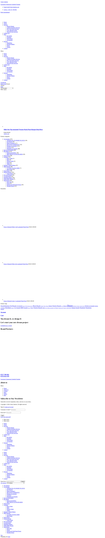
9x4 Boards (13, 306)
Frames (8, 78)
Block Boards (37, 306)
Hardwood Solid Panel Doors (14, 184)
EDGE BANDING (11, 153)
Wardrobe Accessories (12, 148)
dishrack (65, 306)
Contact (5, 80)
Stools (8, 162)
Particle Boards (7, 172)
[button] (52, 51)
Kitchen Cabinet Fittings (10, 165)
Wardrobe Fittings (8, 177)
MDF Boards (7, 166)
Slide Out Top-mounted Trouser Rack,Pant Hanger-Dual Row (23, 129)
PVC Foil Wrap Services (13, 60)
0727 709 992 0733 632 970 (5, 375)
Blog (5, 395)
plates (44, 307)
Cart (2, 315)
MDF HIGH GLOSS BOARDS (15, 154)
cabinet (42, 306)
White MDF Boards (8, 179)
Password (3, 412)
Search (23, 481)
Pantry (32, 307)
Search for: (3, 481)
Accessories (10, 71)
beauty (24, 306)
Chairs (47, 306)
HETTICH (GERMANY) (13, 144)
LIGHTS (9, 147)
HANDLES (10, 141)
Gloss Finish (10, 173)
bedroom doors (30, 306)
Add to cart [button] (6, 133)
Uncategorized (7, 176)
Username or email (6, 409)
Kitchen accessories (89, 306)
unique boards (75, 308)
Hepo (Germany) (11, 143)
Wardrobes (9, 74)
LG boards (17, 308)
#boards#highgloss (5, 306)
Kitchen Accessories (12, 146)
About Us (6, 389)
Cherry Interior (4, 2)
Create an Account (8, 407)
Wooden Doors (10, 186)
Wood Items (10, 70)
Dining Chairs (10, 161)
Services (6, 56)
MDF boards (24, 308)
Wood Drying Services (12, 63)
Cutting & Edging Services (13, 59)
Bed (26, 306)
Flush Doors (7, 155)
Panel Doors (7, 171)
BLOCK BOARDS (8, 150)
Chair (45, 306)
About (5, 55)
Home (5, 53)
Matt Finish (9, 169)
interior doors (82, 306)
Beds (8, 159)
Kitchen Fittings (11, 75)
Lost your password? (6, 417)
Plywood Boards (8, 175)
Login (2, 415)
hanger (78, 306)
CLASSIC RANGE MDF (13, 168)
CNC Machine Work (12, 62)
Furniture (9, 69)
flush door (75, 306)
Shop (5, 66)
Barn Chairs (10, 158)
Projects (6, 73)
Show (2, 89)
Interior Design (10, 57)
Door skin (9, 182)
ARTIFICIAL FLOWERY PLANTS (16, 140)
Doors (8, 77)
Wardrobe (82, 308)
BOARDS (9, 67)
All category (7, 485)
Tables (8, 164)
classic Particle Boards (54, 306)
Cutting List (6, 64)
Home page (3, 84)
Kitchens (8, 308)
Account (3, 312)
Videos (5, 394)
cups (62, 306)
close (9, 536)
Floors (8, 183)
